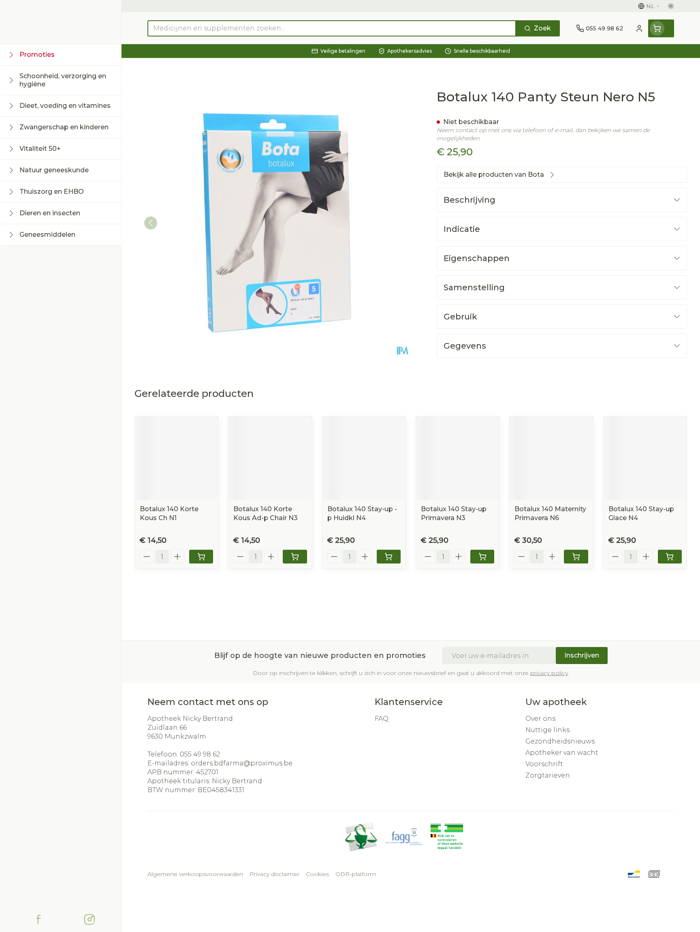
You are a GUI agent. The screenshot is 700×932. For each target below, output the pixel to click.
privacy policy (549, 673)
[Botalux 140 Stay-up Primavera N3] (457, 458)
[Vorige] (150, 222)
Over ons (540, 718)
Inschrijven (581, 655)
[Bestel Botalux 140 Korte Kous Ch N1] (201, 556)
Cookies (317, 874)
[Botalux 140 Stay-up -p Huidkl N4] (363, 458)
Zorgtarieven (547, 775)
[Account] (639, 28)
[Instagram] (89, 919)
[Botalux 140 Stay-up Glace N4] (645, 458)
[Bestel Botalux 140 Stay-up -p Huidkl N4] (389, 556)
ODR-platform (355, 874)
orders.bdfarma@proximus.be (241, 763)
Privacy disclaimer (274, 874)
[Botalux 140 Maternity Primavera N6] (551, 458)
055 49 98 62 (200, 754)
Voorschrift (544, 764)
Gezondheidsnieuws (560, 741)
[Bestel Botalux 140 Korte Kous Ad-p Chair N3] (295, 556)
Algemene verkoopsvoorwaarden (195, 874)
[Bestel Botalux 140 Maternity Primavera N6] (576, 556)
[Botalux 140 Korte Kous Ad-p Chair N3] (270, 458)
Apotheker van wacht (561, 752)
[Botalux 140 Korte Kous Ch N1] (176, 458)
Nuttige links (547, 730)
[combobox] (331, 28)
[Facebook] (38, 919)
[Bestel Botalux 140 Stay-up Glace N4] (670, 556)
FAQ (381, 718)
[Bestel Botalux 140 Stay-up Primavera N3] (482, 556)
